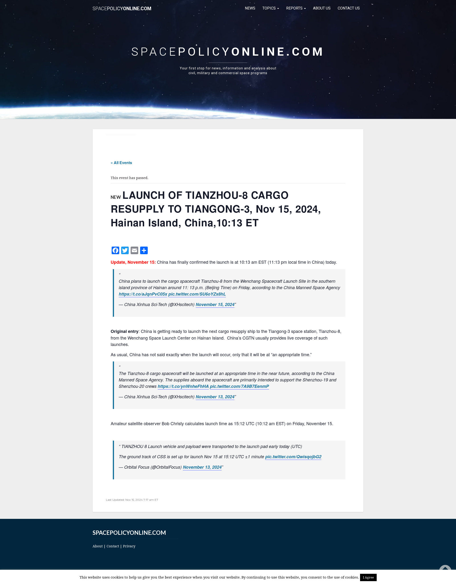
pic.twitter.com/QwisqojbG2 (293, 456)
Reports (295, 8)
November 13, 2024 (215, 397)
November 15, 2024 (215, 304)
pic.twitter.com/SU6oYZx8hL (197, 294)
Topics (269, 8)
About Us (322, 8)
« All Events (121, 162)
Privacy (129, 546)
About (98, 546)
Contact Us (349, 8)
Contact (113, 546)
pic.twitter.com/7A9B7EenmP (239, 386)
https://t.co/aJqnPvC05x (143, 294)
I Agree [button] (368, 577)
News (250, 8)
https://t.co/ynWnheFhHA (183, 386)
